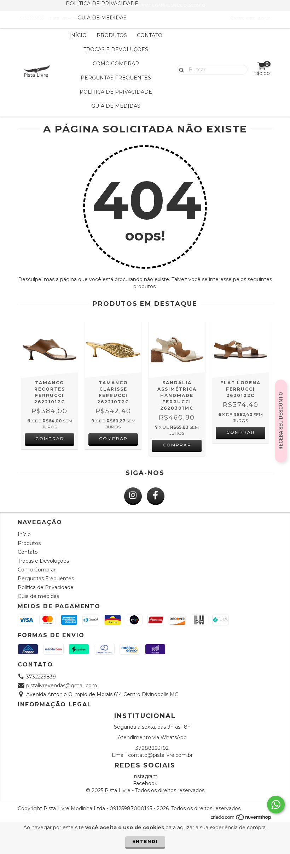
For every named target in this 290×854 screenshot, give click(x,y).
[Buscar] (180, 69)
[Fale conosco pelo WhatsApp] (276, 804)
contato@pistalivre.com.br (160, 755)
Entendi (145, 841)
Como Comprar (116, 63)
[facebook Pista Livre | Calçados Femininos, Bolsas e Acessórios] (155, 496)
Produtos (112, 35)
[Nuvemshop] (241, 819)
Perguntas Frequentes (116, 78)
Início (78, 35)
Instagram (145, 776)
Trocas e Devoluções (115, 49)
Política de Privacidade (116, 92)
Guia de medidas (102, 17)
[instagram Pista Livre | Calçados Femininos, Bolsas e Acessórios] (133, 496)
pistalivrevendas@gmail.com (61, 685)
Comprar (49, 438)
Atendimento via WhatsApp (152, 737)
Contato (149, 35)
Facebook (145, 783)
